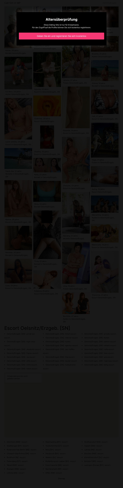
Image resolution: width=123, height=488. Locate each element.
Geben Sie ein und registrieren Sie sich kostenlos (61, 36)
